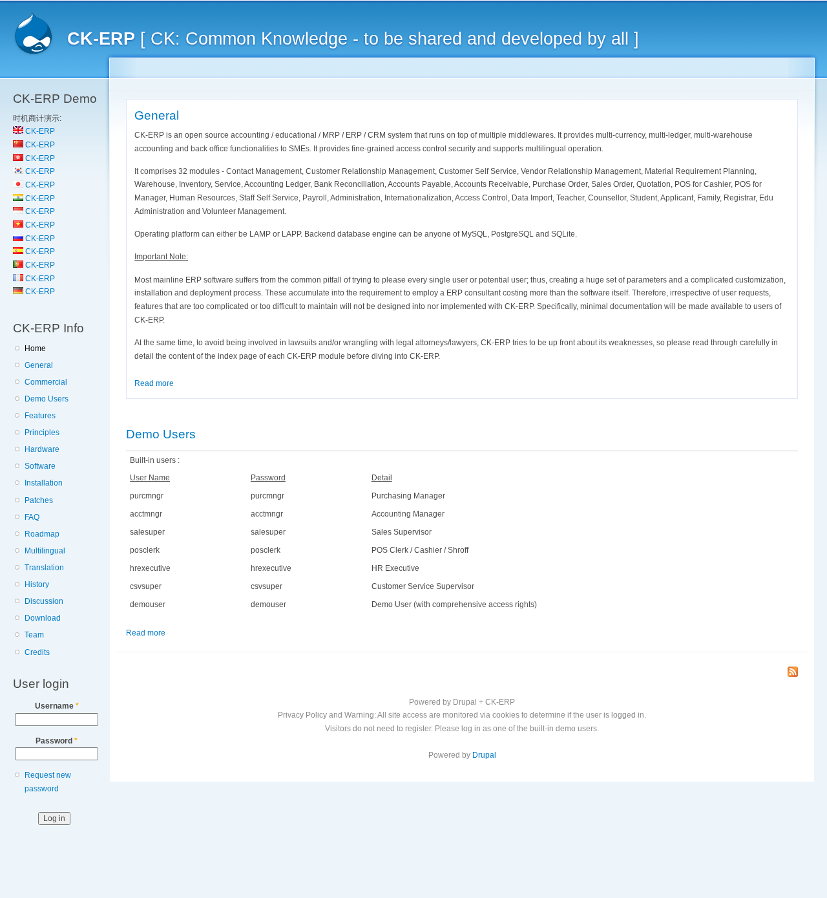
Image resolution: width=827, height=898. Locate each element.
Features (40, 415)
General (39, 365)
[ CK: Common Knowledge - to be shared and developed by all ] (353, 38)
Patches (39, 500)
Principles (42, 432)
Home (35, 348)
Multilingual (45, 550)
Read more (154, 383)
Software (40, 466)
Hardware (42, 449)
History (37, 584)
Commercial (46, 382)
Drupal (484, 755)
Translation (44, 567)
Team (34, 634)
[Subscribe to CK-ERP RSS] (793, 672)
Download (43, 618)
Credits (37, 652)
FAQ (32, 517)
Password (57, 740)
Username (57, 706)
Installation (44, 482)
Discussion (44, 601)
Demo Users (46, 398)
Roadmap (42, 534)
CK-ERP (39, 131)
